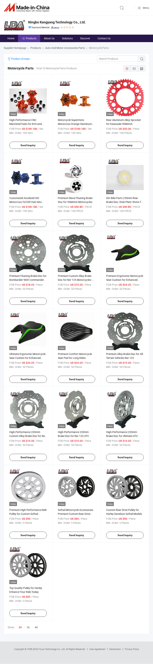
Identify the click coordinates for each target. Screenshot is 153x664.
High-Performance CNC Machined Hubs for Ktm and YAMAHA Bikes (25, 124)
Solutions (67, 38)
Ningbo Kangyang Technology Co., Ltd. (57, 22)
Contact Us (104, 38)
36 (28, 627)
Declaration (115, 649)
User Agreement (97, 649)
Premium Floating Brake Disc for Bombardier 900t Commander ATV (27, 279)
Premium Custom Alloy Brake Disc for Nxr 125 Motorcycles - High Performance (75, 279)
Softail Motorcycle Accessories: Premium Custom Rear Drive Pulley (76, 513)
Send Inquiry (28, 145)
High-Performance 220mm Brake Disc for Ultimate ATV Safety (122, 436)
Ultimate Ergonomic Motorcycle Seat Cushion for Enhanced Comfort (27, 358)
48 (36, 627)
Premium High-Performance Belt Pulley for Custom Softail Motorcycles (28, 513)
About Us (49, 38)
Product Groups (20, 58)
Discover (85, 38)
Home (10, 38)
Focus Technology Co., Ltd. (52, 649)
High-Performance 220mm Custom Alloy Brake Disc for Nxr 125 (27, 436)
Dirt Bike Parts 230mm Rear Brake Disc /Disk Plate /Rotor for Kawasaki (124, 202)
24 (20, 627)
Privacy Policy (132, 649)
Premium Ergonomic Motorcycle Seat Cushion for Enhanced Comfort (124, 279)
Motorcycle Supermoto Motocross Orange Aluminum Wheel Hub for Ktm (75, 124)
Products (31, 38)
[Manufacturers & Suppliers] (27, 7)
